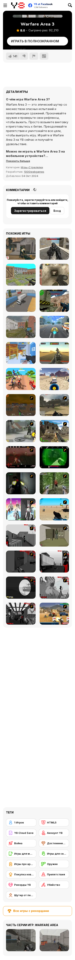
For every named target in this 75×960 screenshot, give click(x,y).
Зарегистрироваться (30, 210)
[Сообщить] (33, 56)
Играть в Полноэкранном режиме (35, 42)
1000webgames (34, 171)
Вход (57, 210)
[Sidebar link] (5, 5)
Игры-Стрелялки (32, 167)
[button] (18, 161)
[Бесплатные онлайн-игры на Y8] (18, 5)
